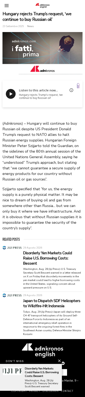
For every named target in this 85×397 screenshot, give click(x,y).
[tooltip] (63, 363)
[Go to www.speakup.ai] (78, 85)
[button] (62, 372)
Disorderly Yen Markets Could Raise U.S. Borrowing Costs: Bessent (47, 258)
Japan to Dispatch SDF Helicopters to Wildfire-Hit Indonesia (51, 303)
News (30, 26)
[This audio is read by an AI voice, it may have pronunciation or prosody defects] (71, 90)
